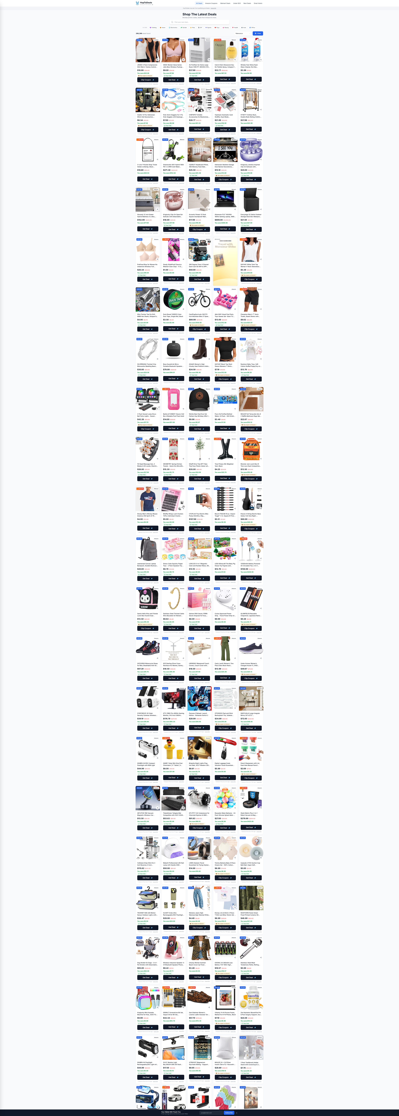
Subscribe (229, 1113)
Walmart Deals (225, 3)
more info (213, 8)
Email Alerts (258, 3)
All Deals (199, 3)
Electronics (174, 27)
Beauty (227, 27)
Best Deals (247, 3)
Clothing (154, 27)
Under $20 (237, 3)
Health (236, 27)
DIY (201, 27)
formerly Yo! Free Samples (146, 4)
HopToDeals (146, 2)
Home (163, 27)
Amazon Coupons (211, 3)
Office (253, 27)
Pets (193, 27)
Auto (244, 27)
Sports (209, 27)
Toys (218, 27)
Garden (184, 27)
